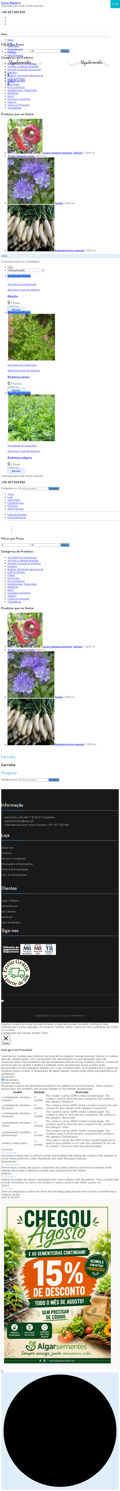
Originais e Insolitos (19, 99)
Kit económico (16, 581)
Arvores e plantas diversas (23, 560)
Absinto (13, 296)
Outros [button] (5, 1185)
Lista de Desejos (11, 922)
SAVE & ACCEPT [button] (10, 1197)
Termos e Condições (13, 858)
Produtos (6, 853)
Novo (11, 96)
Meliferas (13, 93)
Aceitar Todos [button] (40, 1033)
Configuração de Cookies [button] (16, 1033)
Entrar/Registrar (11, 2)
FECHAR (115, 4)
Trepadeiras (14, 107)
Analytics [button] (6, 1173)
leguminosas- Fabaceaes (22, 584)
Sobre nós (7, 847)
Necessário (12, 1079)
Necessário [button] (8, 1076)
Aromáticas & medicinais (22, 284)
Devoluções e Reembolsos (17, 864)
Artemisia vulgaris (20, 457)
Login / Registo (10, 900)
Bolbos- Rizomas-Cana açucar (25, 569)
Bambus (12, 566)
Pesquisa (54, 488)
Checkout (6, 917)
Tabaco (12, 102)
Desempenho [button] (9, 1161)
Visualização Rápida (19, 275)
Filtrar (65, 545)
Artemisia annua (19, 377)
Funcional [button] (6, 1149)
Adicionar (16, 309)
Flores (11, 575)
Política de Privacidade (14, 869)
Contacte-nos (9, 906)
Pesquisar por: (9, 488)
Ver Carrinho (8, 911)
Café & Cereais (16, 572)
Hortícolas (14, 578)
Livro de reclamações (14, 874)
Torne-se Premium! (19, 105)
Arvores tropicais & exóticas (24, 563)
